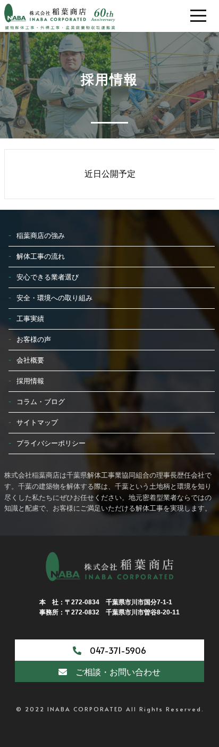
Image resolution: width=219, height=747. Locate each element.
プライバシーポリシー (51, 443)
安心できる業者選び (47, 277)
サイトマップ (37, 422)
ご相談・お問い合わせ (114, 671)
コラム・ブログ (40, 402)
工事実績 (30, 319)
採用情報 (30, 381)
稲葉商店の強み (40, 236)
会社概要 (30, 360)
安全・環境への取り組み (54, 298)
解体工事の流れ (40, 256)
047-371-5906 (113, 650)
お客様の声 (33, 339)
